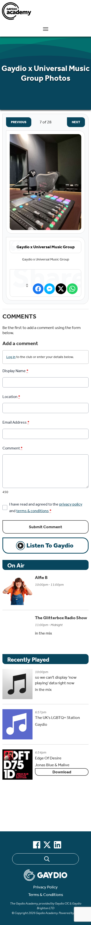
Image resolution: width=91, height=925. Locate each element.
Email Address (15, 422)
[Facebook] (36, 844)
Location (11, 396)
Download (61, 772)
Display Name (15, 370)
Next (73, 122)
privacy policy (70, 504)
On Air (16, 565)
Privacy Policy (45, 887)
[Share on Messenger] (49, 288)
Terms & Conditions (45, 894)
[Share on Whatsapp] (72, 288)
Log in (11, 357)
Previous (16, 122)
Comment (12, 448)
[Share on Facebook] (38, 288)
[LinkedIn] (57, 844)
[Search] (47, 859)
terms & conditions (32, 510)
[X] (47, 844)
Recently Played (28, 659)
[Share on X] (61, 288)
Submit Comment (45, 526)
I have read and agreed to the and (45, 507)
